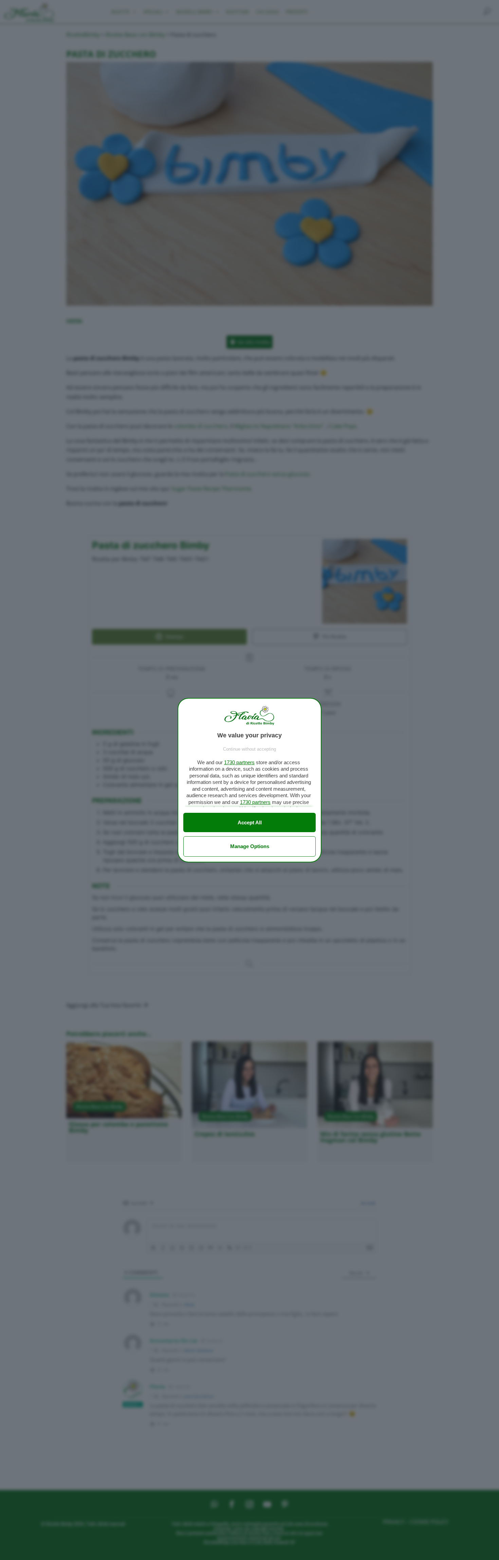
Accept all (250, 822)
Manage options (249, 846)
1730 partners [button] (239, 762)
